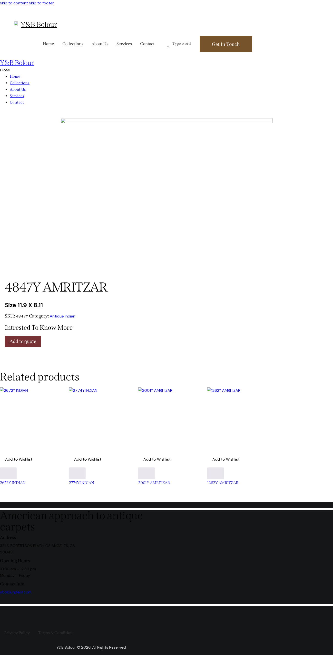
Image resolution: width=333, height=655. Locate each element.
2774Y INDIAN (81, 483)
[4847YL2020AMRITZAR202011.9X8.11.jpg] (167, 121)
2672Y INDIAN (13, 483)
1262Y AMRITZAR (222, 483)
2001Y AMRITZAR (154, 483)
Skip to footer (41, 3)
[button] (16, 459)
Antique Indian (62, 316)
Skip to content (14, 3)
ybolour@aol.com (15, 592)
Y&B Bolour (39, 24)
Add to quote (23, 341)
